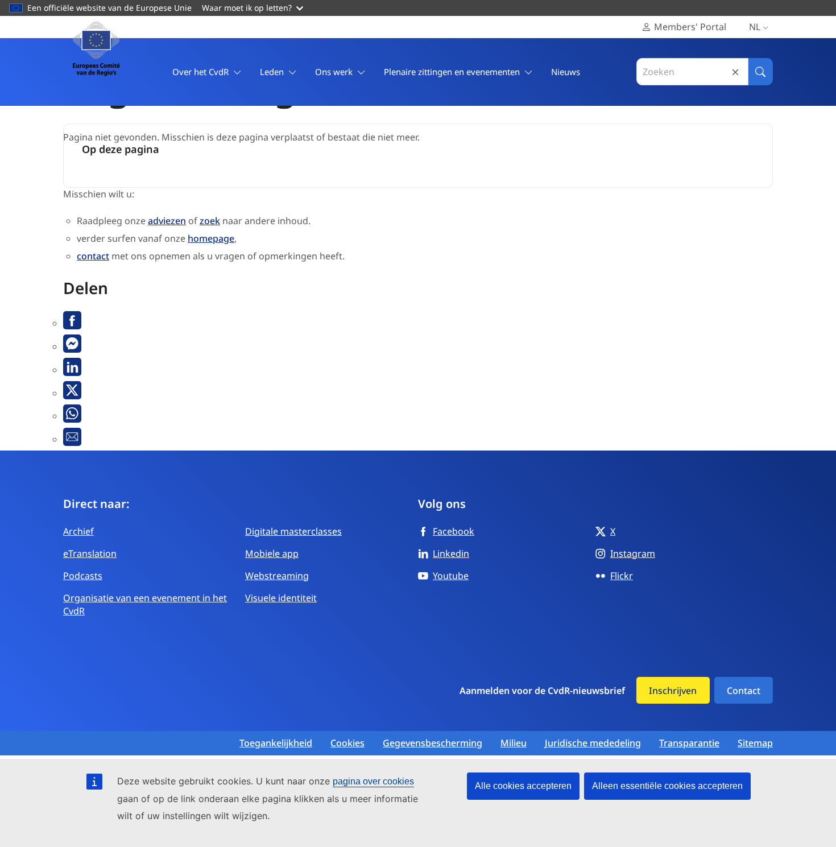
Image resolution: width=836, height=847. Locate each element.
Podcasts (82, 575)
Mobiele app (272, 553)
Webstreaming (277, 575)
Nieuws (565, 71)
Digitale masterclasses (293, 531)
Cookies (347, 743)
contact (93, 256)
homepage (211, 238)
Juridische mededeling (593, 743)
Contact (743, 690)
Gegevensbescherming (432, 743)
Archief (78, 531)
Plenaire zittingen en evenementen (452, 71)
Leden (272, 71)
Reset (735, 72)
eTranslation (90, 553)
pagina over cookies (373, 781)
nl (754, 26)
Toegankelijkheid (275, 743)
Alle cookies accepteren (523, 786)
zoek (210, 220)
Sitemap (755, 743)
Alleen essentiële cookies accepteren (667, 786)
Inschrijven (673, 690)
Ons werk (334, 71)
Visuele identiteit (281, 598)
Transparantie (689, 743)
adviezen (167, 220)
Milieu (513, 743)
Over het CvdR (200, 71)
